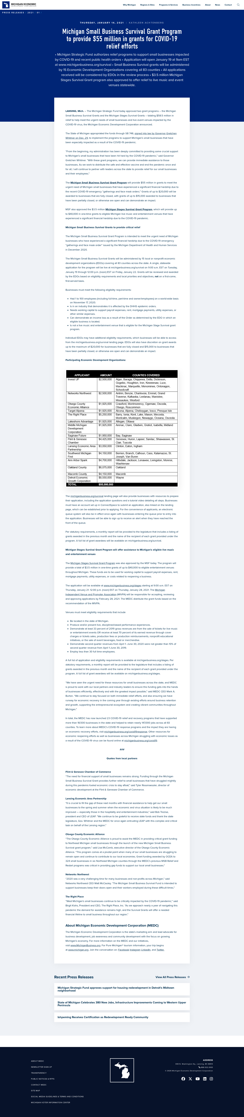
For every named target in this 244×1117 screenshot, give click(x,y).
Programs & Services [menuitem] (168, 5)
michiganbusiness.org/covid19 (140, 740)
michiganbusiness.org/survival (86, 496)
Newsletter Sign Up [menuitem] (41, 1067)
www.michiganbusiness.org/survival (85, 65)
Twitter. (160, 949)
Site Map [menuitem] (35, 1091)
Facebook (123, 949)
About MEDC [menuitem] (37, 1061)
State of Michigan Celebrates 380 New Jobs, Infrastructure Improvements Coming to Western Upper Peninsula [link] (122, 1004)
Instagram (135, 949)
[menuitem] (238, 5)
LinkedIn (146, 949)
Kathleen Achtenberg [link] (146, 22)
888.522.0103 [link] (207, 1067)
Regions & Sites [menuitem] (147, 5)
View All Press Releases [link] (171, 977)
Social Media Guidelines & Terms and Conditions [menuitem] (57, 1096)
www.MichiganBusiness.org (85, 945)
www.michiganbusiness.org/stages (122, 585)
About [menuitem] (208, 5)
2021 (31, 12)
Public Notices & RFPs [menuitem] (43, 1079)
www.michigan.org (78, 949)
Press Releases (13, 12)
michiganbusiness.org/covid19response (125, 731)
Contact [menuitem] (228, 5)
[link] (19, 4)
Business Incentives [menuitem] (191, 5)
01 (38, 12)
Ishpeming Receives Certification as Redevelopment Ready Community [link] (103, 1017)
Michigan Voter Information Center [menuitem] (50, 1102)
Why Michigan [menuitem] (129, 5)
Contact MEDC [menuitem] (39, 1085)
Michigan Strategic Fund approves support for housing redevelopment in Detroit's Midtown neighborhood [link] (116, 989)
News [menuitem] (217, 5)
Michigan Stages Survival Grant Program (92, 563)
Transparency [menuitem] (39, 1073)
